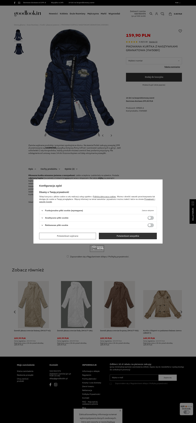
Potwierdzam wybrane (67, 235)
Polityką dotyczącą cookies (104, 197)
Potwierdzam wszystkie (128, 235)
